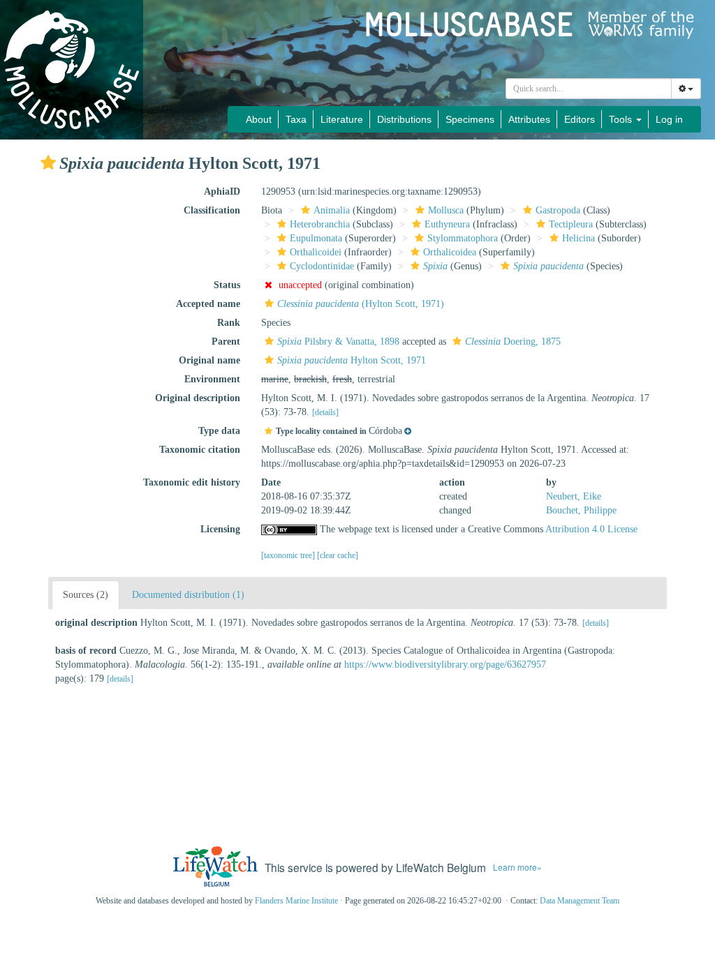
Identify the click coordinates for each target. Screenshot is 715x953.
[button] (48, 162)
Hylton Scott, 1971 (351, 360)
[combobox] (589, 88)
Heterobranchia (320, 224)
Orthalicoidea (449, 252)
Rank (228, 322)
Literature (341, 119)
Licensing (220, 529)
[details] (325, 412)
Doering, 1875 (513, 341)
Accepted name (208, 304)
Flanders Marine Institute (296, 901)
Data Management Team (579, 901)
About (259, 119)
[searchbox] (589, 88)
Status (227, 285)
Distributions (404, 119)
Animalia (332, 210)
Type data (219, 431)
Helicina (578, 238)
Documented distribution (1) (188, 595)
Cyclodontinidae (322, 266)
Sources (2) (85, 595)
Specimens (469, 119)
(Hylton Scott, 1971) (360, 304)
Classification (212, 210)
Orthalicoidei (315, 252)
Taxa (296, 119)
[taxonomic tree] (289, 555)
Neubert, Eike (573, 496)
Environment (212, 379)
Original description (197, 398)
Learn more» (517, 867)
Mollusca (446, 210)
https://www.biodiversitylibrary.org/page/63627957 (445, 664)
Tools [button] (622, 119)
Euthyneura (447, 224)
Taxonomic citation (199, 449)
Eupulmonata (316, 238)
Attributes (529, 119)
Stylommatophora (462, 238)
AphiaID (222, 191)
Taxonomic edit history (191, 482)
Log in (669, 119)
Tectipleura (571, 224)
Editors (579, 119)
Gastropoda (558, 210)
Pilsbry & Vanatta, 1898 (338, 341)
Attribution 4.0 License (591, 529)
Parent (226, 341)
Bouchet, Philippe (581, 510)
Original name (209, 360)
